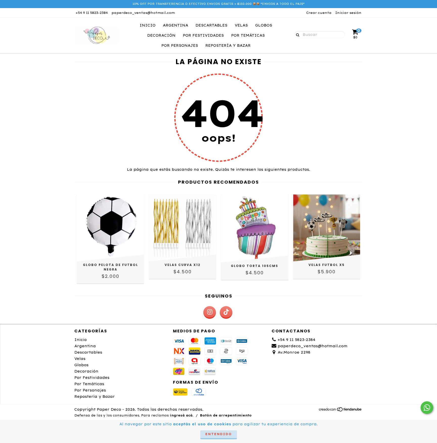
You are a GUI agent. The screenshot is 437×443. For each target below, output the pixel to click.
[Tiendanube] (340, 410)
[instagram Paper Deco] (209, 312)
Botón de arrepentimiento (226, 415)
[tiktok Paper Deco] (226, 312)
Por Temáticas (248, 35)
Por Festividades (203, 35)
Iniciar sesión (348, 13)
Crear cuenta (319, 13)
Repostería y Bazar (228, 45)
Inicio (148, 25)
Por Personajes (179, 45)
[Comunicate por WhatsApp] (427, 407)
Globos (263, 25)
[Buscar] (296, 34)
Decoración (161, 35)
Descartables (211, 25)
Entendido (218, 434)
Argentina (175, 25)
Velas (241, 25)
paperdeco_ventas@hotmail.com (143, 13)
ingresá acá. (181, 415)
